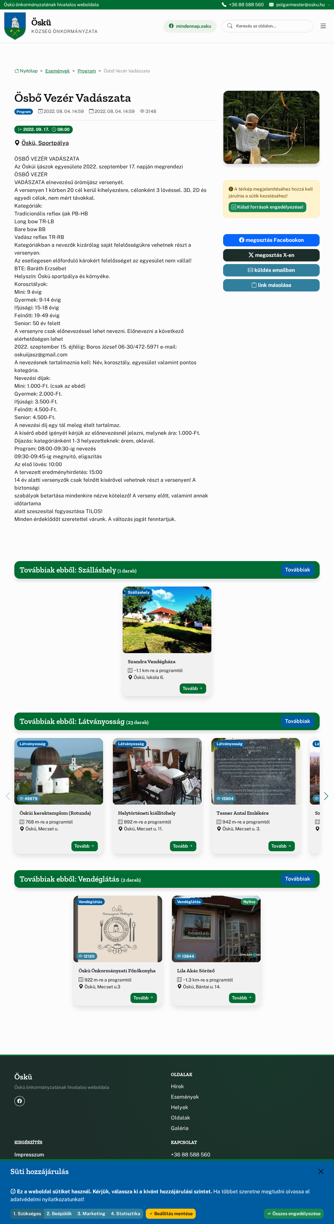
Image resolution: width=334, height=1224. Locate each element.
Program (87, 70)
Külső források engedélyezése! (269, 207)
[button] (326, 796)
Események (57, 70)
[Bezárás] (321, 1171)
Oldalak (180, 1118)
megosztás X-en (274, 255)
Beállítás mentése (173, 1213)
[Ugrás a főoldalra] (15, 26)
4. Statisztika (125, 1213)
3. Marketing (91, 1213)
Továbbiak (297, 570)
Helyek (179, 1107)
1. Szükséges (27, 1213)
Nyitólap (28, 70)
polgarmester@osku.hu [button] (300, 4)
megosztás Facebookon (274, 240)
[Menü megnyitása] (323, 26)
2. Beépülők (59, 1213)
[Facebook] (19, 1101)
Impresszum (29, 1155)
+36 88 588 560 (246, 4)
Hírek (177, 1086)
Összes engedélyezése (296, 1213)
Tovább (191, 688)
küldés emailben (274, 270)
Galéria (180, 1128)
